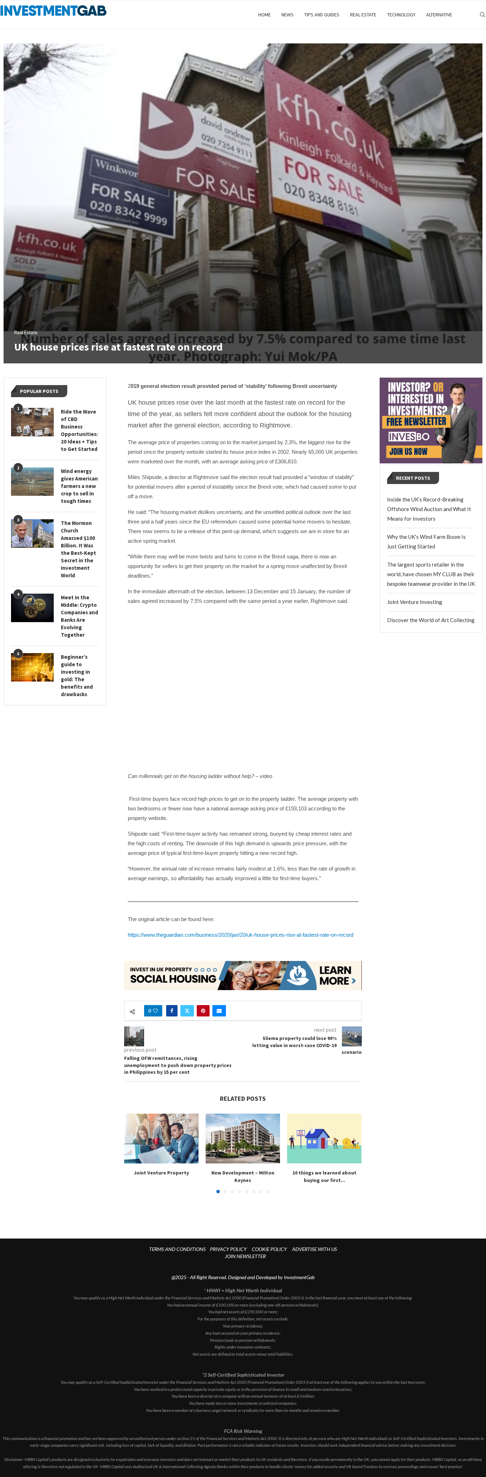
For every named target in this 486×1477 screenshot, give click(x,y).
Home (264, 14)
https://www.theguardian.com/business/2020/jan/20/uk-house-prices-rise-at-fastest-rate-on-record (240, 935)
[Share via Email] (219, 1010)
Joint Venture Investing (414, 602)
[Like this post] (155, 1010)
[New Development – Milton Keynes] (243, 1138)
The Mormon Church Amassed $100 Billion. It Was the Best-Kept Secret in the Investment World (78, 549)
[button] (134, 1153)
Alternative (439, 14)
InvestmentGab (299, 1277)
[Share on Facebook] (172, 1010)
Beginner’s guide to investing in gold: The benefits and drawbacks (77, 675)
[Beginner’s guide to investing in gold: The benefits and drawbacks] (32, 667)
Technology (401, 14)
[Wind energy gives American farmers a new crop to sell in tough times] (32, 481)
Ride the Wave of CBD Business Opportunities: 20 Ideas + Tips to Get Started (79, 430)
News (287, 14)
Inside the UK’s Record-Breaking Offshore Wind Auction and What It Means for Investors (429, 509)
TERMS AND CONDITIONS (177, 1249)
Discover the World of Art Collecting (431, 620)
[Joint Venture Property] (161, 1138)
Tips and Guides (321, 14)
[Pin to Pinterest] (203, 1010)
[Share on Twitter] (187, 1010)
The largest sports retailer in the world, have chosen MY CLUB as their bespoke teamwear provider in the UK (431, 574)
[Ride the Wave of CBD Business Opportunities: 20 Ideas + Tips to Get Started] (32, 422)
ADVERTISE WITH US (314, 1249)
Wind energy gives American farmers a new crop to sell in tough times (79, 486)
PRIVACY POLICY (228, 1249)
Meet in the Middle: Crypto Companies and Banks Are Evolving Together (79, 616)
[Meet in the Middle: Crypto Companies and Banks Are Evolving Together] (32, 608)
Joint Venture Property (161, 1173)
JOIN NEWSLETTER (245, 1256)
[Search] (482, 14)
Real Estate (363, 14)
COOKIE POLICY (269, 1249)
